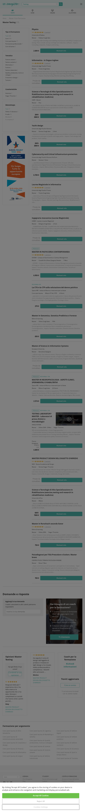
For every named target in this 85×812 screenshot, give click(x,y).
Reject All (41, 801)
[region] (42, 797)
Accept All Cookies (41, 795)
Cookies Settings (41, 807)
